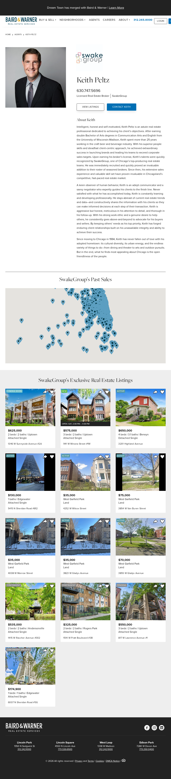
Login (160, 21)
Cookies (100, 761)
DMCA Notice (113, 761)
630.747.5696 (88, 91)
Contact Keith (121, 107)
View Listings (90, 107)
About (123, 20)
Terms (91, 761)
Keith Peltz (31, 34)
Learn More (116, 8)
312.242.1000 (24, 749)
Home (8, 34)
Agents (94, 20)
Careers (109, 20)
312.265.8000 (143, 20)
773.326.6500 (65, 749)
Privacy (78, 761)
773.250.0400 (146, 749)
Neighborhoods (71, 20)
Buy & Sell (46, 20)
